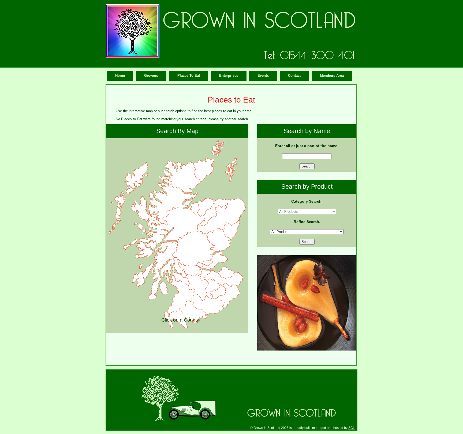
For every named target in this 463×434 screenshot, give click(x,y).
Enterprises (228, 76)
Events (263, 76)
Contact (294, 76)
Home (120, 76)
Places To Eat (188, 76)
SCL (351, 427)
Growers (151, 76)
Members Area (332, 76)
